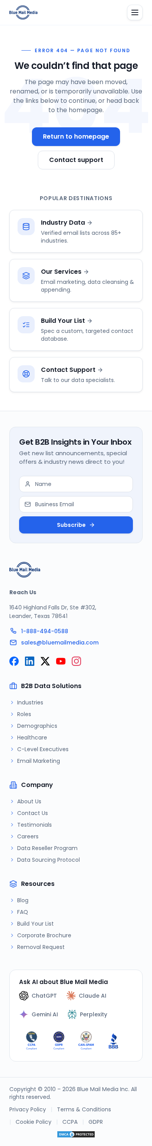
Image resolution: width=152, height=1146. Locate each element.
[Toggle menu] (135, 12)
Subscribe (71, 525)
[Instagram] (76, 661)
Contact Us (32, 813)
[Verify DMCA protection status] (76, 1134)
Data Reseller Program (47, 848)
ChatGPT (44, 996)
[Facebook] (14, 661)
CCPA (70, 1122)
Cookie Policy (33, 1122)
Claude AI (92, 996)
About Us (29, 801)
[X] (45, 661)
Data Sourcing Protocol (48, 860)
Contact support (76, 159)
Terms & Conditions (84, 1109)
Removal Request (41, 947)
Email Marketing (38, 761)
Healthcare (32, 737)
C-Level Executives (43, 749)
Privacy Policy (27, 1109)
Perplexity (93, 1014)
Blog (22, 900)
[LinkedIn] (29, 661)
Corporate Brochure (44, 935)
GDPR (95, 1122)
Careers (28, 836)
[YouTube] (60, 661)
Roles (24, 714)
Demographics (37, 726)
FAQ (22, 912)
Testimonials (34, 825)
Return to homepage (76, 136)
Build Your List (35, 924)
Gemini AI (45, 1014)
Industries (30, 702)
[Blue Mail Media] (23, 12)
